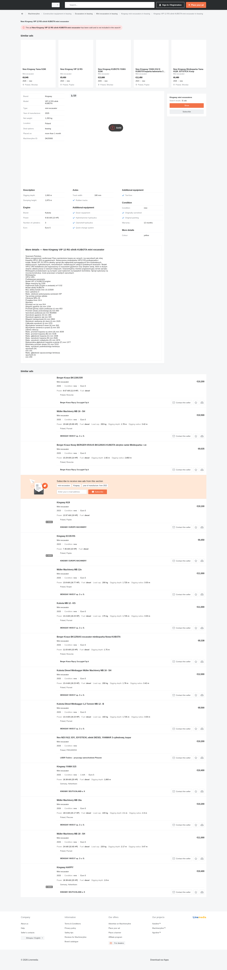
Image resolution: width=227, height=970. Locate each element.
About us (24, 924)
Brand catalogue (71, 941)
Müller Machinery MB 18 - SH (71, 834)
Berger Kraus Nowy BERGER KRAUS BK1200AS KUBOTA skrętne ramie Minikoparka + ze (101, 445)
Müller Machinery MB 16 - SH (71, 411)
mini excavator (51, 108)
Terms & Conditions (73, 924)
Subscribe (99, 492)
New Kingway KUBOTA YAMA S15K (112, 70)
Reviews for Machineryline (75, 937)
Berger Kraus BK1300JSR (70, 378)
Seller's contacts (27, 933)
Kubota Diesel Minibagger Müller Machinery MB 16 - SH (84, 670)
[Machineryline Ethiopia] (34, 5)
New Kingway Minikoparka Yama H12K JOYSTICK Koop (188, 70)
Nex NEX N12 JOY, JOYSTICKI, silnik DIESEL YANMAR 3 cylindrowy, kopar (94, 737)
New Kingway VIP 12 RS (71, 69)
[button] (195, 402)
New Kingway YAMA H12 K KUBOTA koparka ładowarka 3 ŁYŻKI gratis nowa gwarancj (149, 70)
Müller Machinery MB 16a (69, 800)
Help (23, 928)
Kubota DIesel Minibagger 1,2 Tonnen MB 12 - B (80, 704)
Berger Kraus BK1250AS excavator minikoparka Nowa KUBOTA (89, 637)
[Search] (67, 5)
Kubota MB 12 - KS (66, 603)
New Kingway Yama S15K (34, 69)
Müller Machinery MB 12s (69, 569)
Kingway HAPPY (65, 867)
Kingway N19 (63, 502)
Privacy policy (70, 928)
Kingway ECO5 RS (66, 536)
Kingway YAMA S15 (66, 766)
